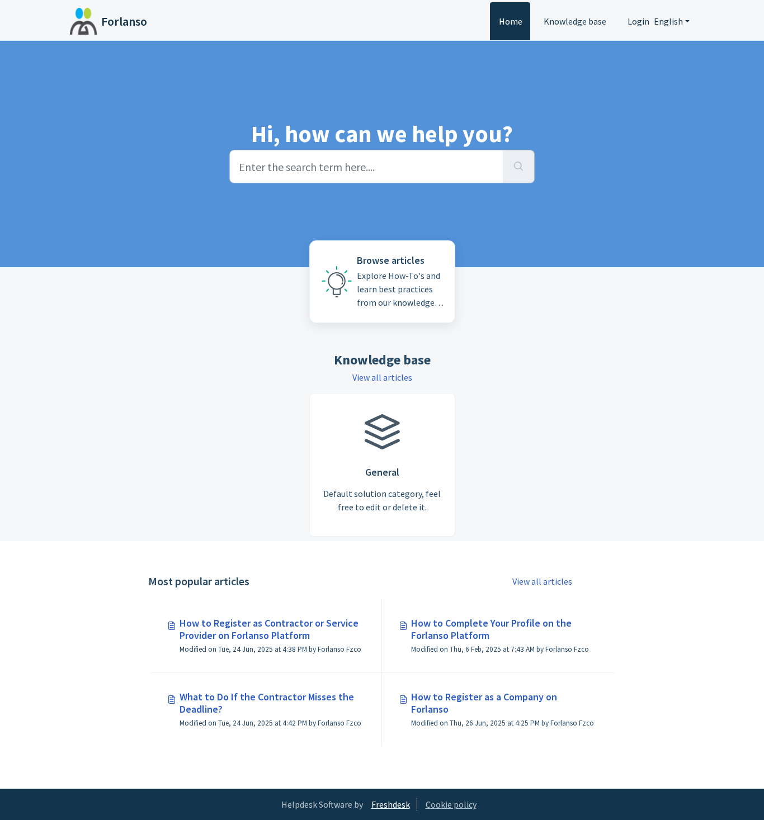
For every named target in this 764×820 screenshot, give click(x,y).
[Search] (519, 166)
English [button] (668, 21)
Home (510, 21)
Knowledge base (575, 21)
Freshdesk (390, 804)
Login (638, 21)
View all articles (382, 377)
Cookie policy (451, 804)
